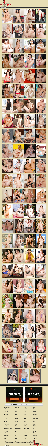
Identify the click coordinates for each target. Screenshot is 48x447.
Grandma (16, 421)
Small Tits (7, 435)
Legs (25, 425)
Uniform (16, 438)
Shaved (16, 434)
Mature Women (26, 428)
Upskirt (25, 438)
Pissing (16, 431)
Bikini (34, 410)
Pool (24, 431)
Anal (25, 407)
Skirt (34, 434)
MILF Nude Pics (3, 7)
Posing (6, 432)
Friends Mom (35, 418)
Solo (15, 435)
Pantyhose (35, 429)
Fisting (25, 418)
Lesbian (34, 425)
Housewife (35, 422)
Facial (25, 417)
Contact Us (8, 445)
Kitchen (34, 424)
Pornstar (34, 431)
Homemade (26, 422)
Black (16, 411)
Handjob (6, 422)
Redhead (34, 432)
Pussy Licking (26, 432)
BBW (6, 410)
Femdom (34, 417)
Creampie (35, 414)
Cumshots (7, 415)
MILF (34, 428)
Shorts (25, 434)
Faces (16, 417)
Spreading (25, 435)
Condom (16, 414)
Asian (34, 407)
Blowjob (34, 411)
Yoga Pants (35, 438)
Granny (25, 421)
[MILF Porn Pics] (6, 5)
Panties (25, 429)
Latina (6, 425)
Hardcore (16, 422)
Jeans (16, 424)
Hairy (34, 421)
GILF (6, 421)
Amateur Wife (17, 407)
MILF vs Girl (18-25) (18, 428)
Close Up (6, 414)
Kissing (25, 424)
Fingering (16, 418)
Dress (6, 417)
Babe (15, 408)
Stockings (35, 435)
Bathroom (35, 408)
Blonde (25, 411)
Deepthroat (16, 415)
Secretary (7, 434)
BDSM (16, 410)
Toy (5, 438)
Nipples (6, 429)
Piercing (6, 431)
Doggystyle (26, 415)
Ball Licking (26, 408)
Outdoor (16, 429)
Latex (16, 425)
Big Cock (25, 410)
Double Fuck (35, 415)
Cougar (25, 414)
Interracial (7, 424)
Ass (6, 408)
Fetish (6, 418)
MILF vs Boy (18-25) (8, 428)
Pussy (16, 432)
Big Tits (6, 411)
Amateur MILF (7, 407)
